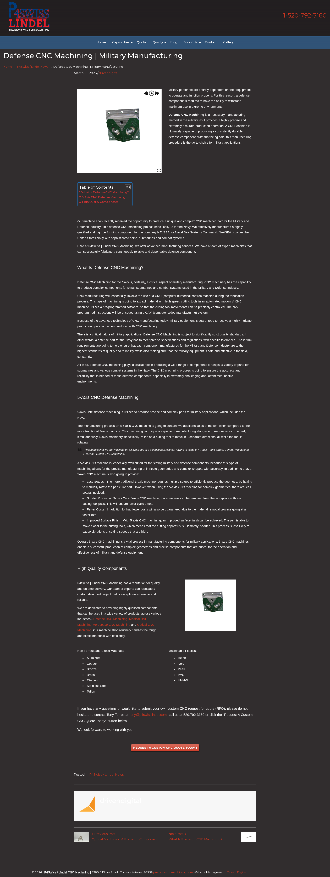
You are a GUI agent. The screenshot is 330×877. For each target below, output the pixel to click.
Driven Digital (237, 872)
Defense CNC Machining (110, 619)
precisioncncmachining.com (173, 872)
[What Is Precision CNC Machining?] (248, 838)
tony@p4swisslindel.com (148, 715)
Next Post (177, 834)
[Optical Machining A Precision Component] (81, 838)
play (151, 93)
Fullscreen (159, 170)
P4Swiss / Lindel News (32, 66)
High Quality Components (100, 202)
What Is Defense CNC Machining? (105, 192)
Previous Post (104, 834)
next (157, 93)
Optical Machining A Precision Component (125, 839)
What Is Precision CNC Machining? (195, 839)
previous (146, 93)
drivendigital (108, 73)
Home (7, 66)
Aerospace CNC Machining (111, 624)
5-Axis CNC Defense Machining (103, 197)
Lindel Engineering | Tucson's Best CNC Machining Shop (29, 16)
